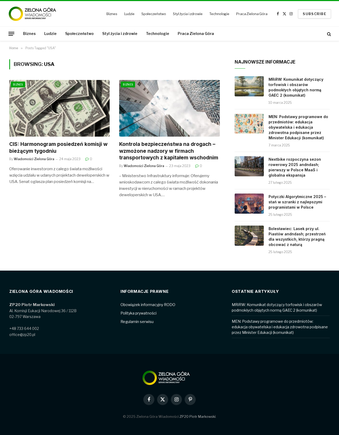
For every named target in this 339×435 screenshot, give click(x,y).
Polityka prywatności (139, 313)
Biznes (111, 14)
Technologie (219, 14)
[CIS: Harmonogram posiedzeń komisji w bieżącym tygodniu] (59, 108)
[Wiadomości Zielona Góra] (36, 13)
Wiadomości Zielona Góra (34, 159)
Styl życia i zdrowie (187, 14)
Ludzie (129, 14)
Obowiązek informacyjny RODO (148, 304)
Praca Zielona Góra (251, 14)
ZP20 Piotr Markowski (198, 416)
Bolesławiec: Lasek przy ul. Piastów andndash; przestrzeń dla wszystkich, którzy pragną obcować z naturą (297, 236)
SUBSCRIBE (314, 14)
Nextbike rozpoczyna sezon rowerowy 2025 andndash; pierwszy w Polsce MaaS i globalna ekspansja (295, 167)
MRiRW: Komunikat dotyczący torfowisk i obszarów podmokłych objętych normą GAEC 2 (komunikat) (296, 87)
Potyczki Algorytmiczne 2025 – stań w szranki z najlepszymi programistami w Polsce (297, 201)
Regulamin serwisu (137, 321)
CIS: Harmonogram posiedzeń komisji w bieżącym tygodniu (58, 147)
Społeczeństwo (153, 14)
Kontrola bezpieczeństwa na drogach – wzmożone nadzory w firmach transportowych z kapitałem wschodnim (168, 151)
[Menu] (11, 34)
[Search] (328, 34)
